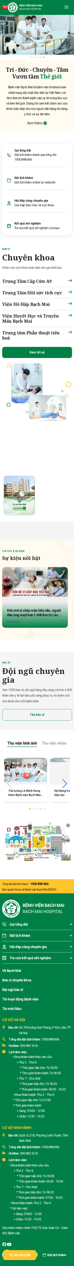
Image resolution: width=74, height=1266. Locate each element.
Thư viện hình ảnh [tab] (22, 743)
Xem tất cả (36, 352)
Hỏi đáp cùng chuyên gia (31, 201)
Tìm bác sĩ (37, 715)
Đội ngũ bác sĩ (12, 990)
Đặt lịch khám (56, 1255)
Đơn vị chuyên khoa (16, 980)
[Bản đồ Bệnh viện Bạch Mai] (37, 840)
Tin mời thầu (11, 1009)
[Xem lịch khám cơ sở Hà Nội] (19, 495)
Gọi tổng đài (22, 1255)
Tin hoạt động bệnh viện (20, 999)
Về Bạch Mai (11, 970)
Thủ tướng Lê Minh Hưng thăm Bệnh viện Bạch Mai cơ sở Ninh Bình (24, 795)
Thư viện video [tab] (54, 743)
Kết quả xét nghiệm (27, 223)
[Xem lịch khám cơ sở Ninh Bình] (54, 495)
